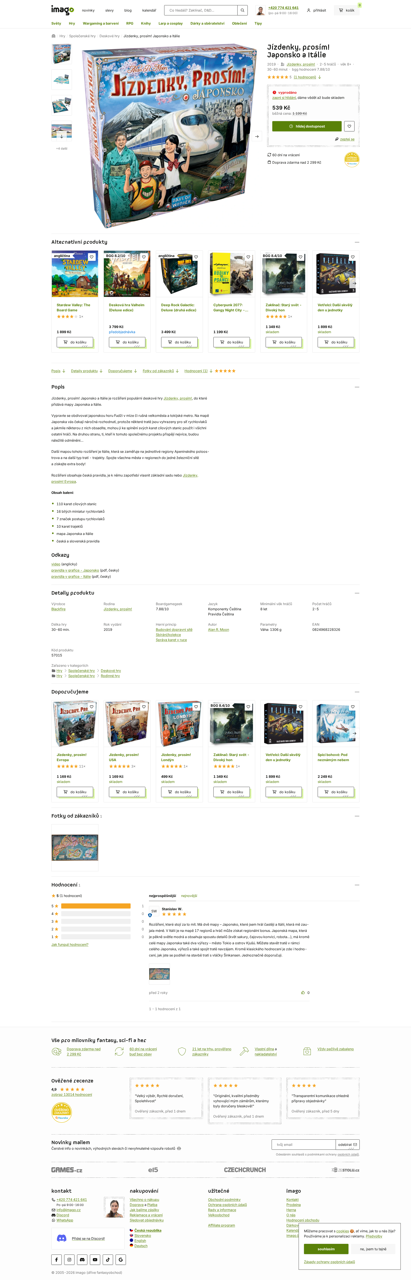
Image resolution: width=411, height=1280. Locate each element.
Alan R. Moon (218, 629)
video (55, 564)
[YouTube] (95, 1259)
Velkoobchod (218, 1215)
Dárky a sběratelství (207, 23)
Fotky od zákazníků (158, 371)
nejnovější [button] (189, 896)
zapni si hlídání (284, 97)
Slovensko (142, 1235)
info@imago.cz (69, 1210)
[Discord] (82, 1259)
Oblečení (239, 23)
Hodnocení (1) (196, 371)
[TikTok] (108, 1259)
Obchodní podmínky (224, 1199)
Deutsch (140, 1246)
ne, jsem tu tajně (373, 1249)
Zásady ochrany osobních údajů (329, 1262)
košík (353, 8)
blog (128, 10)
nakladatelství (266, 1054)
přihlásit (319, 10)
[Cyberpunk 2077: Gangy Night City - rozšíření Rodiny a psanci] (231, 301)
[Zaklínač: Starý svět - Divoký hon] (284, 301)
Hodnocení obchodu (302, 1220)
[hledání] (242, 10)
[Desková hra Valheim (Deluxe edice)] (127, 301)
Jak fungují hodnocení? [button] (69, 944)
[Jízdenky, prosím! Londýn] (179, 751)
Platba (152, 1205)
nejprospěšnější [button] (162, 896)
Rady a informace (222, 1210)
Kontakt (292, 1199)
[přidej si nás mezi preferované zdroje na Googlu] (121, 1259)
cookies (342, 1231)
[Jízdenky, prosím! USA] (127, 751)
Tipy (258, 23)
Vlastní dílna (264, 1049)
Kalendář (293, 1230)
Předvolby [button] (374, 1236)
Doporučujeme (120, 371)
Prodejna (293, 1205)
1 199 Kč (299, 113)
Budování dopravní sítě (174, 629)
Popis (55, 371)
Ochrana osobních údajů (227, 1205)
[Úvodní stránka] (53, 36)
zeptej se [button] (347, 139)
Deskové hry (110, 36)
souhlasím (326, 1249)
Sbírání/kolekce (168, 635)
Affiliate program (221, 1225)
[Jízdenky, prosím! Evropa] (75, 751)
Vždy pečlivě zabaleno (335, 1049)
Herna (291, 1210)
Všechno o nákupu (144, 1199)
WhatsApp (65, 1220)
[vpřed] (62, 136)
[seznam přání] (349, 126)
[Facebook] (56, 1259)
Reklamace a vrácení (146, 1215)
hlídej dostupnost (310, 126)
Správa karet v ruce (171, 640)
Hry (72, 23)
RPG (129, 23)
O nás (290, 1215)
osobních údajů (348, 1154)
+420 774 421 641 (283, 8)
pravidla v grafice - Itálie (71, 576)
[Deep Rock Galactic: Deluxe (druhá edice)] (179, 301)
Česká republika (147, 1230)
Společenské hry (82, 36)
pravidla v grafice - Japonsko (75, 570)
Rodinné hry (110, 676)
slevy (109, 10)
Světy (56, 23)
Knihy (146, 23)
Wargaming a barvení (101, 23)
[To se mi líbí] (303, 992)
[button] (205, 242)
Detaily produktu (84, 371)
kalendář (149, 10)
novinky (88, 10)
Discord (63, 1215)
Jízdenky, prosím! (301, 64)
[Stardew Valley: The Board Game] (75, 301)
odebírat (345, 1144)
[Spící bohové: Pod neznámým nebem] (336, 751)
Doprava (137, 1205)
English (140, 1240)
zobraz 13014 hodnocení (71, 1094)
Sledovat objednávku (147, 1220)
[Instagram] (69, 1259)
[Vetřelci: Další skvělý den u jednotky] (336, 301)
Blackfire (58, 609)
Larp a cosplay (171, 23)
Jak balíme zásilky (144, 1210)
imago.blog (295, 1235)
